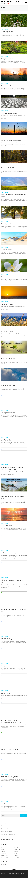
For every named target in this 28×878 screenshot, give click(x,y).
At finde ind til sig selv (8, 386)
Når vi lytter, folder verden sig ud (11, 140)
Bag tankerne (5, 693)
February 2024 (4, 853)
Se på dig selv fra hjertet (8, 224)
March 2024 (16, 851)
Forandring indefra (7, 32)
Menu (26, 2)
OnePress (22, 873)
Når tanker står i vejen (8, 167)
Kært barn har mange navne (10, 777)
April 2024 (3, 851)
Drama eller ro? (6, 86)
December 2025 (17, 847)
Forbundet (4, 277)
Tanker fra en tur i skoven (9, 749)
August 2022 (16, 855)
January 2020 (16, 857)
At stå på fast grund (7, 331)
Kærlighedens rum (7, 666)
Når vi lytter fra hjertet (8, 413)
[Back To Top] (14, 870)
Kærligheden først (7, 304)
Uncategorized (4, 29)
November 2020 (4, 857)
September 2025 (17, 849)
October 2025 (4, 849)
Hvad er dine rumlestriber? (9, 113)
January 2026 (3, 847)
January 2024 (16, 853)
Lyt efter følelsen (6, 440)
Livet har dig (5, 804)
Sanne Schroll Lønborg (12, 2)
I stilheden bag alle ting (8, 553)
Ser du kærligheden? (7, 526)
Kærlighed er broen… (7, 59)
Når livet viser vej (6, 639)
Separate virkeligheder (8, 358)
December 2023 (4, 855)
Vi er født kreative (6, 250)
